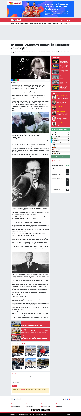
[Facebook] (61, 399)
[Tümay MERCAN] (54, 118)
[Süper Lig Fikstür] (68, 160)
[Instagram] (65, 399)
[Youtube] (69, 399)
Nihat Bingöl (60, 106)
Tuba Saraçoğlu (61, 111)
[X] (63, 399)
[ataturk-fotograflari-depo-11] (30, 182)
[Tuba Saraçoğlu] (54, 113)
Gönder (14, 385)
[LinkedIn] (67, 399)
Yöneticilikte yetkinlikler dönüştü (62, 119)
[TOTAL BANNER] (40, 9)
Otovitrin (41, 23)
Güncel (12, 23)
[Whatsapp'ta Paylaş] (16, 80)
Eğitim (65, 23)
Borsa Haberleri (24, 23)
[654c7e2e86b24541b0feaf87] (30, 122)
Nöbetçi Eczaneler (15, 403)
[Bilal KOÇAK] (54, 123)
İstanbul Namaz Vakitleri (46, 403)
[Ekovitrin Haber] (16, 20)
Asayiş (45, 23)
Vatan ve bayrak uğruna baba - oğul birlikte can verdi (63, 124)
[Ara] (69, 20)
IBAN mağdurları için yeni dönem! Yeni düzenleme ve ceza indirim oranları (62, 98)
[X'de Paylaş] (14, 80)
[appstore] (36, 409)
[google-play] (45, 409)
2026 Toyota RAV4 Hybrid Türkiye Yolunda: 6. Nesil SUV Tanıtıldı (42, 367)
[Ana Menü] (69, 23)
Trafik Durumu (59, 403)
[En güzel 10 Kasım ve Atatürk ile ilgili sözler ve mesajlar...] (30, 67)
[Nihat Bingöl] (54, 107)
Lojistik (36, 23)
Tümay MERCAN (60, 117)
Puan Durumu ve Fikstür (16, 406)
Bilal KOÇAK (59, 122)
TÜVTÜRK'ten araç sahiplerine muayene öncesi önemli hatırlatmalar (30, 354)
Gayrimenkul (56, 23)
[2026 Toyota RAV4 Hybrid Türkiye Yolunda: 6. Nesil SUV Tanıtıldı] (43, 361)
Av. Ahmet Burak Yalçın (62, 95)
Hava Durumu (29, 403)
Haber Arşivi (59, 406)
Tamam (69, 414)
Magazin (50, 23)
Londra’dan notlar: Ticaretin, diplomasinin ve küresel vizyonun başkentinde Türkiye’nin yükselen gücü (63, 114)
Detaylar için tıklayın (60, 156)
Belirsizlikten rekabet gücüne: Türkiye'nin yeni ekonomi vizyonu (62, 103)
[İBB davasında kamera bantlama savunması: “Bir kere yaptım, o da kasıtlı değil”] (18, 361)
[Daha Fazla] (18, 80)
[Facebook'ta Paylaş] (12, 80)
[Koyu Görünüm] (68, 23)
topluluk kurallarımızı (22, 389)
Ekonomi (17, 23)
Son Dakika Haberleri (46, 406)
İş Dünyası (31, 23)
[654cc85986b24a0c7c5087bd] (30, 262)
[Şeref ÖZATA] (54, 102)
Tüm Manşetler (30, 406)
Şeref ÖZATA (60, 101)
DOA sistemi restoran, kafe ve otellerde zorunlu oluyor (62, 108)
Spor (61, 23)
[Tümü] (68, 93)
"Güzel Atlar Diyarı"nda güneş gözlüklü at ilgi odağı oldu (30, 367)
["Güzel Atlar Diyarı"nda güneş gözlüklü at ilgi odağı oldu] (30, 361)
